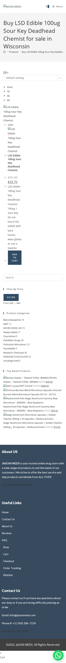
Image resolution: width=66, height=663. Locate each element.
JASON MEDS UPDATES (17, 485)
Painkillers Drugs (12, 340)
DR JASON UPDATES (15, 631)
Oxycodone (9, 336)
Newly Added (10, 332)
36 (8, 95)
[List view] (7, 72)
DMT (5, 324)
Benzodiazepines (12, 319)
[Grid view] (4, 72)
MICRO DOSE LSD (12, 328)
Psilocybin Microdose (14, 344)
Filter (11, 297)
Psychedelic (9, 348)
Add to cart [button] (15, 257)
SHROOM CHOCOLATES (15, 356)
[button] (50, 74)
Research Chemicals (13, 352)
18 (8, 91)
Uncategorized (10, 360)
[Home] (4, 51)
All (8, 100)
